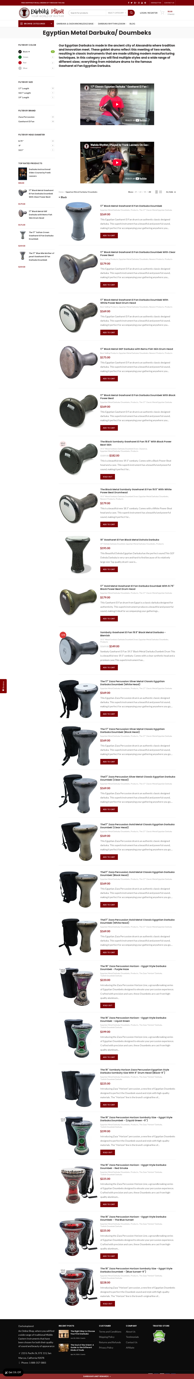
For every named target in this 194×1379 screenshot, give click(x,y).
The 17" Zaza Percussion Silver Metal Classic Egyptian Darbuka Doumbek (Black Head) (132, 730)
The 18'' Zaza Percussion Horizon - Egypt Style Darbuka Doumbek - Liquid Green (133, 1019)
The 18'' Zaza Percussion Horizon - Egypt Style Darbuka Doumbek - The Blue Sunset (133, 1218)
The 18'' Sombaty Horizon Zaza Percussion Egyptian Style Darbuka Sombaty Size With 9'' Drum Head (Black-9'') (134, 1071)
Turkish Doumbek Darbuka (111, 976)
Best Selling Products (109, 259)
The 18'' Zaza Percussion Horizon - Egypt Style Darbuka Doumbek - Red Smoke (133, 1166)
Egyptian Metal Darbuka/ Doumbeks (115, 210)
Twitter (131, 2)
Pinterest (145, 2)
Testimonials (132, 1336)
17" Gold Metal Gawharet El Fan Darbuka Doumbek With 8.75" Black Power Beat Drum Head (137, 587)
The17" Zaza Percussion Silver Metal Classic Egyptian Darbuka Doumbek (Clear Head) (137, 778)
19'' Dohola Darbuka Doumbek (112, 544)
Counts (82, 1338)
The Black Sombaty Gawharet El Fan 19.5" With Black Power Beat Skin (135, 443)
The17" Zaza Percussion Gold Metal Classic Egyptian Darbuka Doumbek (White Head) (137, 921)
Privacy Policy (106, 1347)
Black (64, 197)
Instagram (138, 2)
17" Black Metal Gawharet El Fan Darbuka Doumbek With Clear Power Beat (137, 254)
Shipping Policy (106, 1336)
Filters (169, 192)
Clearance (143, 449)
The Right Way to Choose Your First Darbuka (83, 1332)
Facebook (128, 2)
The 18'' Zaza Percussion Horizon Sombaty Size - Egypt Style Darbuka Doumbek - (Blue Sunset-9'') (136, 1270)
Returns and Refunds (110, 1342)
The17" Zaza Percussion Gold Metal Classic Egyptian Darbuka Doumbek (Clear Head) (137, 826)
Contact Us (169, 3)
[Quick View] (96, 206)
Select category (116, 13)
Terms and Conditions (110, 1331)
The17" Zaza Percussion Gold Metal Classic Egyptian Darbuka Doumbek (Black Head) (137, 874)
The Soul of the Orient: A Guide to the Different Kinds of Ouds (82, 1347)
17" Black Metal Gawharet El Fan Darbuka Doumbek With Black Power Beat (137, 397)
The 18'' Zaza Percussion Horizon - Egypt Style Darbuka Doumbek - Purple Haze (133, 968)
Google (135, 2)
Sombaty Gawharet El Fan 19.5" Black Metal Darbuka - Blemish (133, 634)
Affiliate (130, 1347)
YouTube (142, 2)
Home (61, 192)
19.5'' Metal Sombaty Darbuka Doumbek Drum (119, 449)
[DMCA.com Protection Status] (159, 1336)
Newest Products (156, 259)
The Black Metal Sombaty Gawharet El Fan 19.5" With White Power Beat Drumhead (136, 491)
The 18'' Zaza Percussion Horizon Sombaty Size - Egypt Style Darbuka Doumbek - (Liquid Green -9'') (136, 1119)
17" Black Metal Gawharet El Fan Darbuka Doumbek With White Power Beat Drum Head (134, 301)
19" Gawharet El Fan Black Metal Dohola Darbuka (129, 539)
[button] (97, 1376)
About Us (130, 1331)
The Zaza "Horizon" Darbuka (150, 973)
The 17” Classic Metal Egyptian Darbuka (155, 210)
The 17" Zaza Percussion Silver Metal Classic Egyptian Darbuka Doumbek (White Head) (132, 683)
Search (131, 13)
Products (134, 210)
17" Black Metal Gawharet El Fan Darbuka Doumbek (131, 205)
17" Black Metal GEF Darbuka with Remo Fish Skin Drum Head (136, 348)
